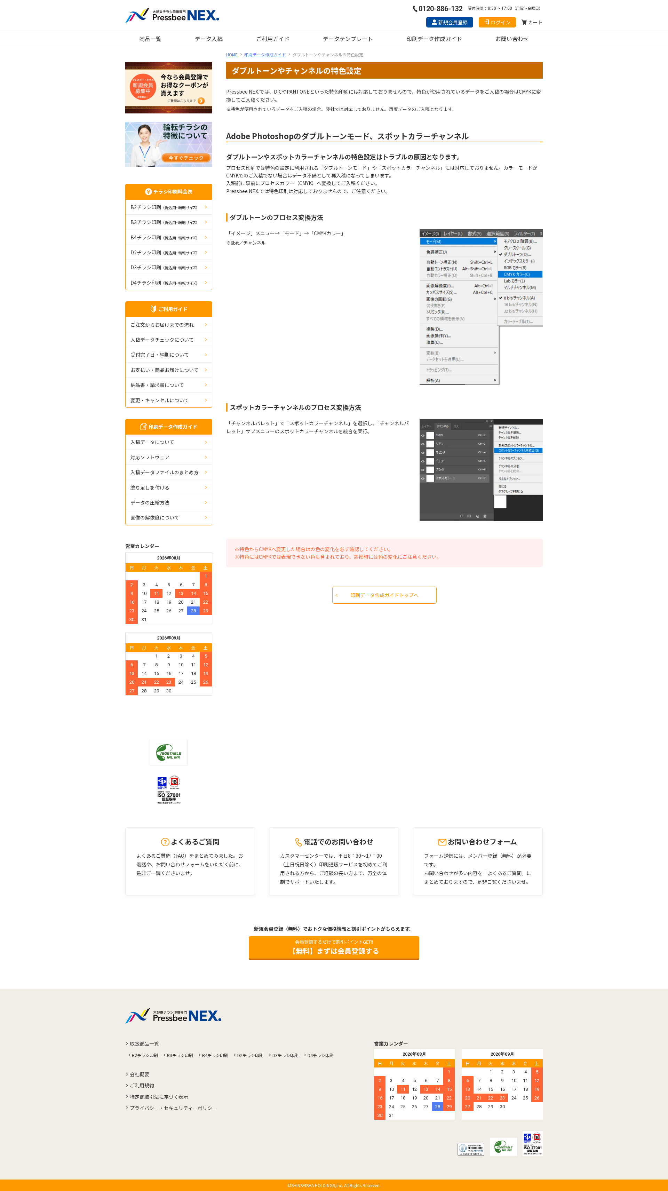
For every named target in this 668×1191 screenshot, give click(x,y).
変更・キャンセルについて (159, 400)
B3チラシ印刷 (164, 222)
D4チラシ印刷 (164, 282)
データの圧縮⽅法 (149, 502)
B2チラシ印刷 (164, 207)
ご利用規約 (142, 1085)
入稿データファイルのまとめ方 (164, 472)
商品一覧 (150, 38)
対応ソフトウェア (149, 457)
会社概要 (139, 1074)
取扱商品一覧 (144, 1043)
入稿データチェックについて (162, 339)
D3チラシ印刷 (164, 267)
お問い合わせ (512, 38)
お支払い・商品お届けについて (164, 369)
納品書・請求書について (157, 384)
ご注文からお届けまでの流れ (162, 324)
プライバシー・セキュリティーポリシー (173, 1107)
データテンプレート (348, 38)
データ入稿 (209, 38)
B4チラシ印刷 (164, 237)
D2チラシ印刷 (164, 252)
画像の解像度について (154, 517)
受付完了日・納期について (159, 354)
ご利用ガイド (272, 38)
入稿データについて (152, 441)
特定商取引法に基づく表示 (159, 1096)
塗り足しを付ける (149, 487)
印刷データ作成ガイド (434, 38)
